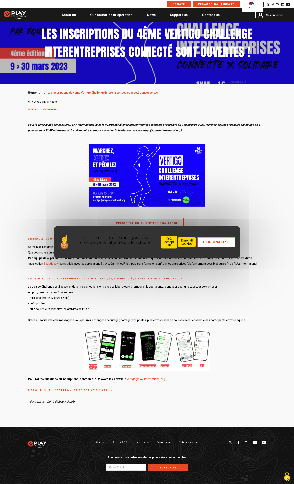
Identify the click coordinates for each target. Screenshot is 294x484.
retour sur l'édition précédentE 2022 (68, 390)
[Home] (15, 15)
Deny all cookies (187, 242)
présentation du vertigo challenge (147, 223)
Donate (179, 4)
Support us (179, 15)
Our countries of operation (111, 15)
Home (32, 92)
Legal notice (141, 442)
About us (69, 15)
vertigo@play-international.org (146, 379)
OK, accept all (169, 242)
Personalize (216, 242)
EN (249, 8)
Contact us (211, 15)
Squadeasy (51, 263)
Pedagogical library (216, 4)
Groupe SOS (120, 442)
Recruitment (164, 442)
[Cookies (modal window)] (287, 477)
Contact (101, 442)
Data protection (188, 442)
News (151, 15)
